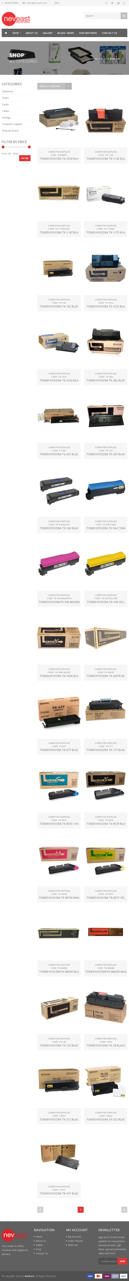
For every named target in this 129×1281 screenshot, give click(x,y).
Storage (6, 117)
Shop (16, 33)
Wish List (73, 1245)
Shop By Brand (10, 130)
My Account (74, 1236)
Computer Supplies (12, 124)
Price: (5, 153)
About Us (32, 33)
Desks (5, 104)
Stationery (7, 91)
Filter (24, 158)
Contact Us (109, 33)
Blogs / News (65, 33)
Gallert (39, 1245)
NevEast (29, 1276)
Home (6, 33)
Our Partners (88, 33)
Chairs (5, 97)
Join (122, 1261)
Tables (5, 111)
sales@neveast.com (36, 2)
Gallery (47, 33)
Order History (75, 1240)
